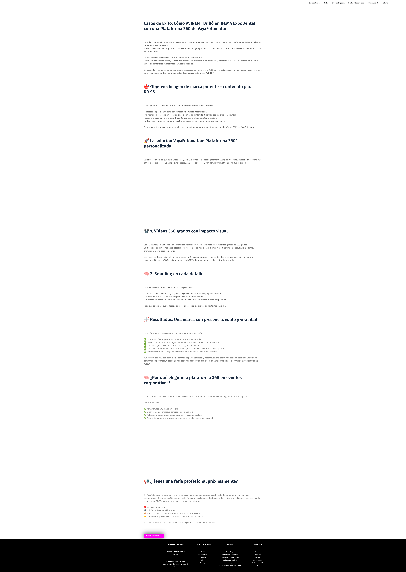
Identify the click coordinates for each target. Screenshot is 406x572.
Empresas (257, 555)
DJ (257, 566)
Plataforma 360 (257, 563)
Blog (230, 563)
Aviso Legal (230, 552)
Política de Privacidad (230, 555)
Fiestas (257, 557)
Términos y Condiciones (230, 557)
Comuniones (257, 560)
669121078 (175, 554)
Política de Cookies (230, 560)
